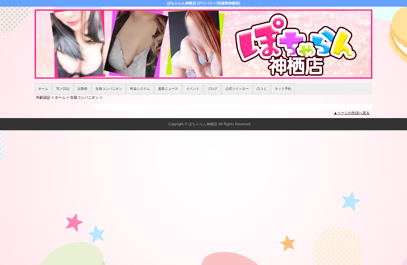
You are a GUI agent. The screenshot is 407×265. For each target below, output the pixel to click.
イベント (192, 89)
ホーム (43, 89)
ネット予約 (283, 89)
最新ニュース (168, 89)
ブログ (212, 89)
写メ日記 (62, 89)
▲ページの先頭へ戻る (352, 113)
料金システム (140, 89)
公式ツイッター (237, 89)
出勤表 (82, 89)
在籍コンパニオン (109, 89)
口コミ (262, 89)
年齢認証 (43, 97)
